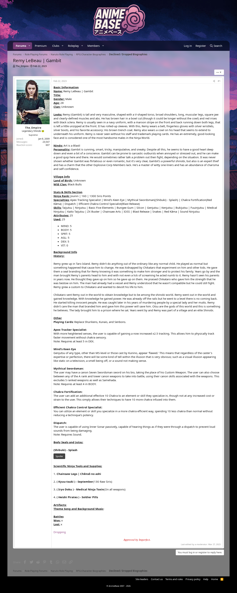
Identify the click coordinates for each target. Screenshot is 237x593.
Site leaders (142, 579)
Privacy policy (193, 579)
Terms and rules (174, 579)
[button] (29, 45)
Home (214, 579)
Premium (41, 46)
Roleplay (73, 46)
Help (205, 579)
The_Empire (22, 66)
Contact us (157, 579)
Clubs (55, 46)
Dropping (60, 532)
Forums (21, 46)
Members (93, 46)
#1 (219, 81)
